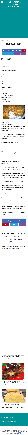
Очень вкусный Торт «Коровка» (13, 239)
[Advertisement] (14, 22)
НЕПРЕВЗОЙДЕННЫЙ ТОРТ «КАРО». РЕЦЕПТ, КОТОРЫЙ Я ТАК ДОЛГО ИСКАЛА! (14, 382)
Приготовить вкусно (14, 3)
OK (19, 433)
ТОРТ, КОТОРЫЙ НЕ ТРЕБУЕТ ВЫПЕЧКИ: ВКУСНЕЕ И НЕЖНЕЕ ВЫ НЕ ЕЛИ (13, 356)
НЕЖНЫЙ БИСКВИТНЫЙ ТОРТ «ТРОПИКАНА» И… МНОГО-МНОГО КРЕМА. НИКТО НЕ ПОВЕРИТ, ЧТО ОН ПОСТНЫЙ (13, 406)
